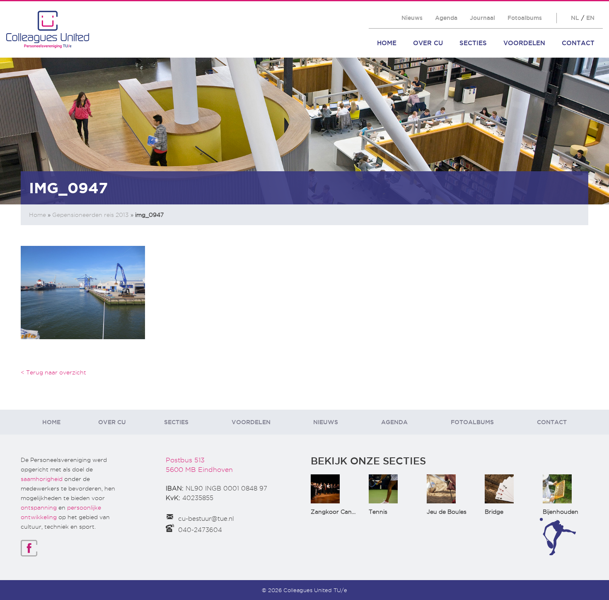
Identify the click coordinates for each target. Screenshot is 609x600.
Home (386, 42)
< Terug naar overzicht (53, 372)
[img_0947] (83, 291)
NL (575, 18)
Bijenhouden (560, 511)
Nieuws (412, 18)
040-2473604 (200, 530)
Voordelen (524, 42)
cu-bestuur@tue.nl (206, 518)
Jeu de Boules (446, 511)
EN (590, 18)
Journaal (482, 18)
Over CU (428, 42)
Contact (578, 42)
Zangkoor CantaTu (338, 511)
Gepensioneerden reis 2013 (90, 214)
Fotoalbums (525, 18)
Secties (473, 42)
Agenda (446, 18)
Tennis (378, 511)
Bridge (494, 511)
